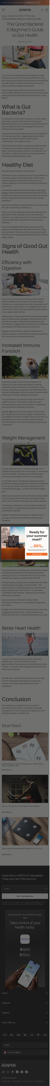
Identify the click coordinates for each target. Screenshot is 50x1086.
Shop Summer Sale (36, 554)
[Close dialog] (47, 528)
